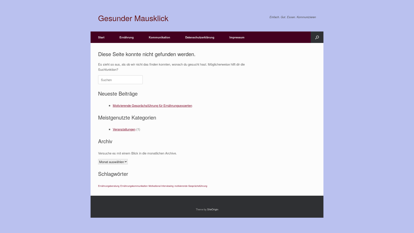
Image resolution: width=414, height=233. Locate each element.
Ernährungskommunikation (134, 185)
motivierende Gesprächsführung (190, 185)
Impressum (237, 37)
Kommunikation (159, 37)
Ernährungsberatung (108, 185)
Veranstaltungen (124, 129)
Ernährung (126, 37)
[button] (317, 37)
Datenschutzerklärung (199, 37)
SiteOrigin (212, 209)
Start (101, 37)
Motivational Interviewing (161, 185)
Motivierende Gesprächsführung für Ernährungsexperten (152, 105)
